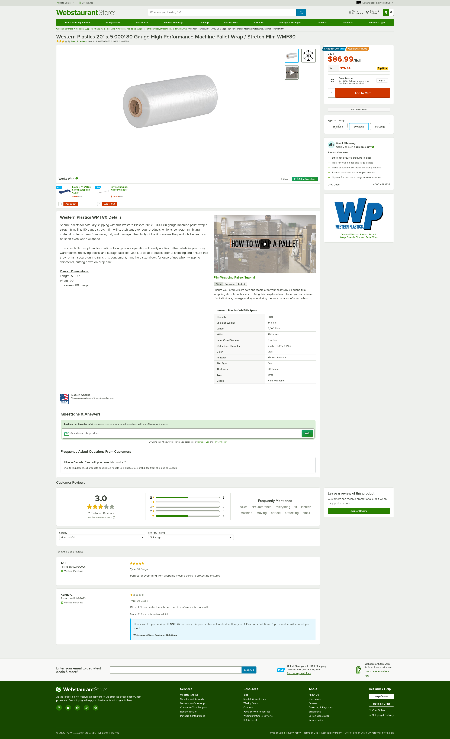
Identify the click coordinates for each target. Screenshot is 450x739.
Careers (313, 703)
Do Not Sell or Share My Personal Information (369, 733)
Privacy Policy (220, 442)
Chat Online (378, 710)
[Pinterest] (95, 708)
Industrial (348, 22)
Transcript (229, 284)
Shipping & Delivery (383, 715)
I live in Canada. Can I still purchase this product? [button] (95, 462)
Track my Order (381, 703)
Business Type (377, 22)
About (218, 284)
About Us (314, 695)
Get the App (87, 3)
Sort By (63, 532)
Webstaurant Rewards (192, 699)
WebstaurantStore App (192, 703)
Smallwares (142, 22)
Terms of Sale (275, 733)
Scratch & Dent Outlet (255, 699)
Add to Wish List (359, 109)
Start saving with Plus (299, 673)
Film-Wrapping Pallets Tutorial (234, 277)
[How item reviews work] (113, 517)
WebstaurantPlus (189, 695)
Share (285, 179)
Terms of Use (203, 442)
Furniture (258, 22)
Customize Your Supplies (193, 707)
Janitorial (322, 22)
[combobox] (222, 12)
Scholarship (315, 711)
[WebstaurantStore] (100, 689)
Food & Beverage (173, 22)
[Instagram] (59, 708)
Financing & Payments (321, 707)
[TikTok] (86, 708)
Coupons (248, 707)
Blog (245, 695)
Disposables (231, 22)
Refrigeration (112, 22)
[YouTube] (68, 708)
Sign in (382, 80)
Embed (241, 284)
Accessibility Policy (331, 733)
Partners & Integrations (192, 716)
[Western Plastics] (359, 213)
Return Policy (316, 720)
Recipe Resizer (188, 711)
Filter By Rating (156, 532)
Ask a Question (306, 179)
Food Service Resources (256, 711)
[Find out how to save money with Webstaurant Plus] (59, 187)
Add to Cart (71, 204)
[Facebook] (77, 708)
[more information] (373, 146)
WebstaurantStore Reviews (258, 716)
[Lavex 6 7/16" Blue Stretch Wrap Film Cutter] (75, 196)
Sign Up (249, 670)
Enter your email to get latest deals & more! (78, 669)
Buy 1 (331, 53)
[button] (292, 56)
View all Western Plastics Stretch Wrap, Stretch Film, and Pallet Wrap (359, 236)
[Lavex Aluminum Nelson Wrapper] (114, 196)
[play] (265, 244)
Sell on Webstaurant (319, 716)
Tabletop (204, 22)
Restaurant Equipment (77, 22)
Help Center (65, 3)
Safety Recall (250, 720)
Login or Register (359, 510)
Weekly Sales (250, 703)
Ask (307, 433)
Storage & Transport (290, 22)
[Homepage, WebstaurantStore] (85, 12)
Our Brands (315, 699)
